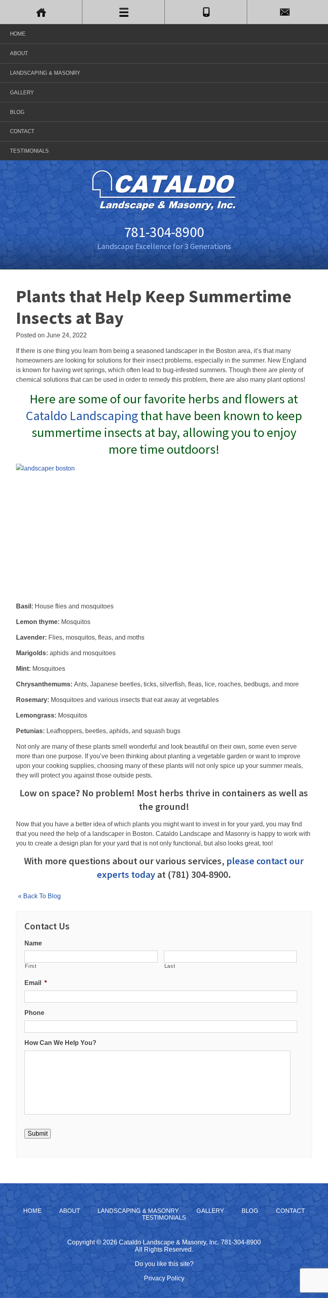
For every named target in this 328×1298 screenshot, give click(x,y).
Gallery (22, 93)
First (30, 966)
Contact (22, 131)
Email (35, 982)
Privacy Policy (164, 1278)
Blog (17, 112)
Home (18, 34)
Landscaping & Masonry (45, 73)
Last (170, 966)
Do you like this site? (164, 1263)
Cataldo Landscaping (82, 416)
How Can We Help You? (60, 1042)
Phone (34, 1012)
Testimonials (29, 151)
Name (33, 943)
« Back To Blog (39, 896)
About (19, 53)
